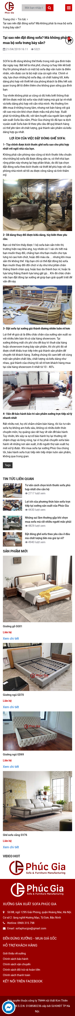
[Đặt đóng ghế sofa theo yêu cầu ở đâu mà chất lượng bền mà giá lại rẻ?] (12, 539)
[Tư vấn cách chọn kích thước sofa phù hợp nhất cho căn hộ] (12, 490)
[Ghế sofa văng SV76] (37, 801)
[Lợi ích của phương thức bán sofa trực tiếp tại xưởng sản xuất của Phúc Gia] (12, 505)
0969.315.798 (26, 923)
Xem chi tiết (11, 638)
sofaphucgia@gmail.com (31, 928)
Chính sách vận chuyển (17, 964)
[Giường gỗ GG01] (37, 589)
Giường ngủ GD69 (13, 754)
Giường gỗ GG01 (12, 626)
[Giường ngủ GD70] (37, 667)
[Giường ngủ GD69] (37, 731)
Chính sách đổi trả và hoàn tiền (21, 969)
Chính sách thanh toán (16, 975)
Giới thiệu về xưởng (14, 953)
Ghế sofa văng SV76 (15, 835)
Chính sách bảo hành (15, 958)
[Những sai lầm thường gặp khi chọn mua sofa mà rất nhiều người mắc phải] (12, 523)
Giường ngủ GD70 (13, 694)
